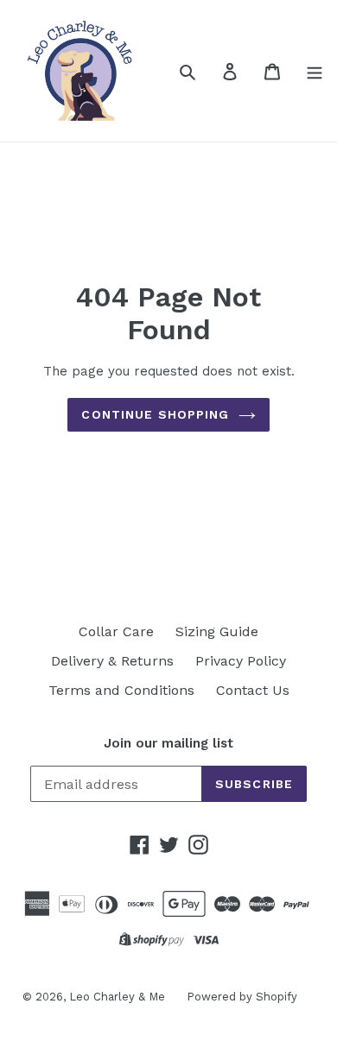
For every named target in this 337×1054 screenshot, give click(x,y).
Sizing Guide (216, 631)
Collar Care (116, 631)
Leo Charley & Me (117, 996)
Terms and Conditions (121, 690)
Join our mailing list (168, 743)
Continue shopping (155, 414)
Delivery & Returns (112, 661)
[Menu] (315, 71)
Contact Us (252, 690)
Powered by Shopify (242, 996)
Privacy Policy (240, 661)
